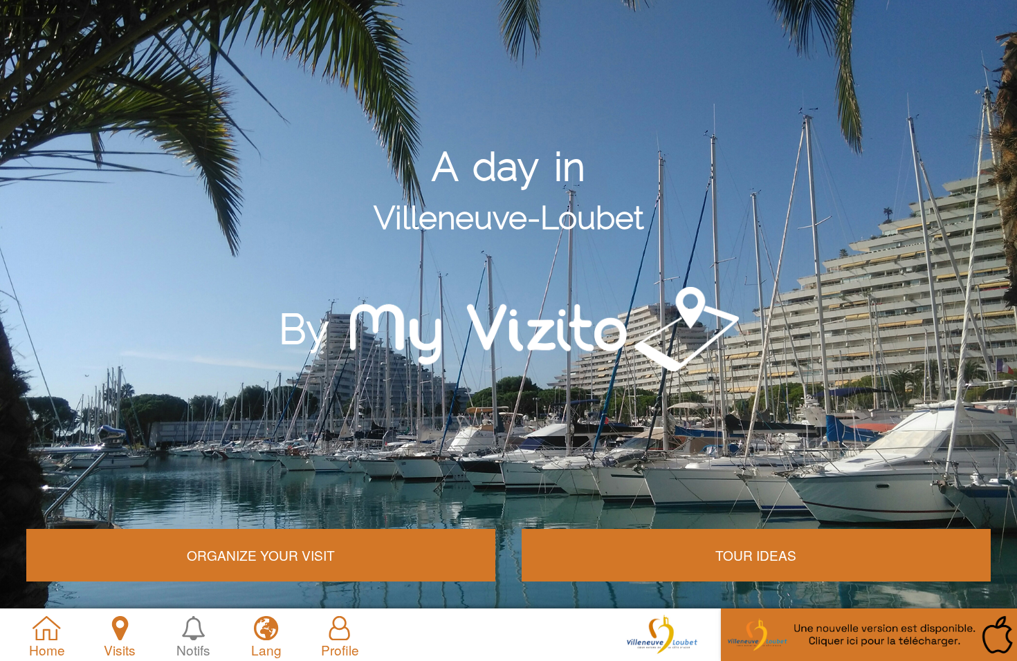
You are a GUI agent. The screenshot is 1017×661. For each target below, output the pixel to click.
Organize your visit (261, 555)
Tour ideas (755, 555)
